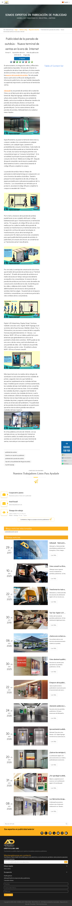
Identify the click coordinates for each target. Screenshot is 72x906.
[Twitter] (54, 833)
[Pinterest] (66, 833)
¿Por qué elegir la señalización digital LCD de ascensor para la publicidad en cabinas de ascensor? (57, 776)
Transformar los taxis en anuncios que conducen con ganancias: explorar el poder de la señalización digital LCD (57, 589)
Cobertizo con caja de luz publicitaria (14, 455)
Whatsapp (66, 463)
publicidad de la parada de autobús (14, 458)
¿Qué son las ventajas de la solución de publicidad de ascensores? (57, 752)
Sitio (29, 55)
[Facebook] (42, 833)
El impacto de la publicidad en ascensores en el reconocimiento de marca (57, 683)
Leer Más (53, 555)
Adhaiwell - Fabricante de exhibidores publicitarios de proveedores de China (57, 543)
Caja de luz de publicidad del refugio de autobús (17, 461)
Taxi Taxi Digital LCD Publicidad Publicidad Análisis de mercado (57, 613)
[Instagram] (62, 833)
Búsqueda (66, 823)
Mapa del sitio (63, 902)
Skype (65, 460)
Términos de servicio (41, 904)
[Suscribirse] (65, 862)
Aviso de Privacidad (30, 904)
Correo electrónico (68, 458)
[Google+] (46, 833)
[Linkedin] (50, 833)
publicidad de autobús (11, 452)
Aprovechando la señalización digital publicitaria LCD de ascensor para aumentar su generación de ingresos (57, 729)
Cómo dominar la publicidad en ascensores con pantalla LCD (57, 659)
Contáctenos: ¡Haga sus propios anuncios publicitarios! (34, 519)
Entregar (9, 895)
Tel (64, 455)
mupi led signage (9, 465)
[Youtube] (58, 833)
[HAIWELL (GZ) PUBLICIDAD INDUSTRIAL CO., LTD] (9, 843)
